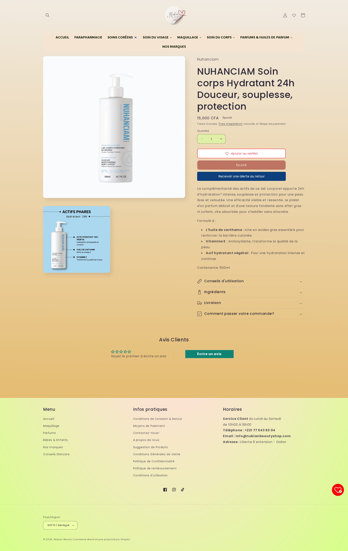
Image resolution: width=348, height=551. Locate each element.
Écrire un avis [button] (209, 354)
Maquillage (51, 426)
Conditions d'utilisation (150, 475)
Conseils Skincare (56, 454)
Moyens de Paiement (149, 426)
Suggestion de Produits (150, 447)
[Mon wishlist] (294, 15)
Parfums (49, 433)
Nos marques (53, 447)
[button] (47, 15)
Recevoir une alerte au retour (241, 176)
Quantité (203, 131)
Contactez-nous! (146, 433)
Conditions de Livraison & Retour (157, 419)
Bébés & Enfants (55, 440)
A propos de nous (146, 440)
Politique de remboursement (155, 468)
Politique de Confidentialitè (154, 461)
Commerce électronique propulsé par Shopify (101, 539)
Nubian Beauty (63, 539)
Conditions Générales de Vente (156, 454)
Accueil (48, 419)
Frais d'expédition (231, 124)
